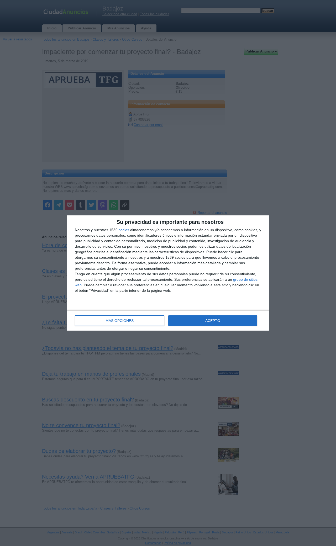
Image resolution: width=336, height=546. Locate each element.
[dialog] (168, 273)
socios (124, 230)
